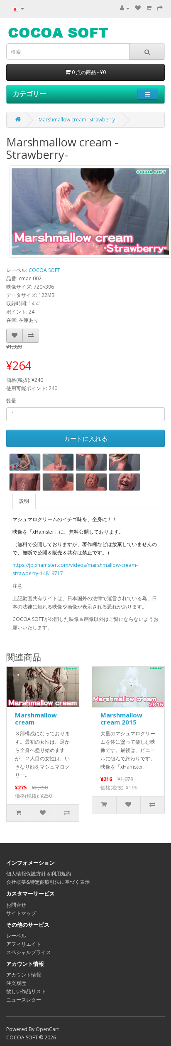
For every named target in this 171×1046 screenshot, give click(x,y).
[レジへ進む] (160, 8)
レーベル (16, 935)
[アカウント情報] (124, 8)
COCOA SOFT (44, 270)
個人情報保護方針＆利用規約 (38, 873)
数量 (11, 400)
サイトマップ (21, 913)
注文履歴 (16, 983)
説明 (24, 500)
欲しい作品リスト (26, 991)
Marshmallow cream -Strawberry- (78, 119)
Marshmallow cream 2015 (121, 718)
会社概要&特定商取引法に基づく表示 (48, 881)
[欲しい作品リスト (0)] (138, 8)
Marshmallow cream (36, 718)
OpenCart (47, 1029)
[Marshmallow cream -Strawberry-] (90, 211)
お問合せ (16, 904)
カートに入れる (85, 438)
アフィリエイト (23, 943)
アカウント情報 (23, 974)
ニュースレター (23, 999)
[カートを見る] (148, 8)
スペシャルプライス (28, 952)
